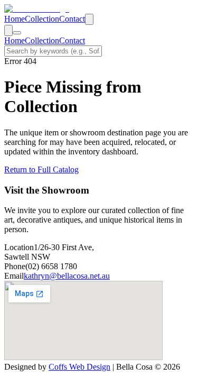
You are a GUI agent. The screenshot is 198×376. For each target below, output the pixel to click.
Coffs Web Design (79, 366)
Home (14, 18)
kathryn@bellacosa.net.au (67, 275)
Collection (42, 18)
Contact (72, 18)
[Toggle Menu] (17, 32)
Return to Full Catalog (41, 169)
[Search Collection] (89, 19)
